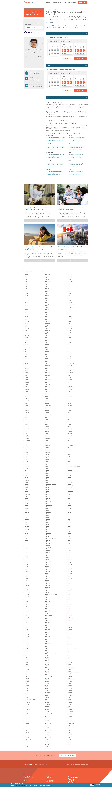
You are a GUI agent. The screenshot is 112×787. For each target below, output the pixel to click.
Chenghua (27, 407)
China (53, 9)
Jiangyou (48, 288)
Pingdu (47, 624)
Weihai (69, 417)
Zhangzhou (70, 676)
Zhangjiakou (70, 671)
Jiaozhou (48, 293)
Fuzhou (26, 564)
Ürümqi (69, 403)
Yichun (69, 604)
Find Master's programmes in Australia (54, 173)
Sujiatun (69, 339)
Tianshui (69, 381)
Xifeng (69, 498)
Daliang (26, 435)
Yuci (69, 636)
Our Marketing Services (28, 777)
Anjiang (26, 283)
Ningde (47, 606)
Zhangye (70, 674)
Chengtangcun (28, 409)
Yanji (69, 580)
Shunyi (69, 311)
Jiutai (47, 361)
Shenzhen (70, 276)
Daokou (26, 444)
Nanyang (48, 592)
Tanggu (69, 361)
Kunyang (48, 389)
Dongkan (27, 489)
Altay (26, 277)
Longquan (48, 501)
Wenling (69, 424)
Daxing (26, 457)
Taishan (69, 354)
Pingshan (48, 629)
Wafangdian (70, 407)
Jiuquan (47, 360)
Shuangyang (70, 305)
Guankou (27, 594)
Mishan (47, 555)
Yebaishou (70, 596)
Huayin (26, 718)
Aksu (26, 276)
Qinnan (47, 678)
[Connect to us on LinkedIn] (73, 777)
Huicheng (27, 723)
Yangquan (70, 575)
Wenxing (69, 430)
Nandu (47, 573)
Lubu (47, 508)
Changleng (27, 379)
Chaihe (26, 372)
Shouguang (70, 302)
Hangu (26, 641)
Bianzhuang (27, 347)
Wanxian (70, 414)
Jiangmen (48, 281)
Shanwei (48, 736)
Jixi (46, 363)
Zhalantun (70, 666)
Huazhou (27, 720)
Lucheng (48, 510)
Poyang (47, 639)
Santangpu (48, 708)
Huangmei (27, 704)
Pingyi (47, 632)
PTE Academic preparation (70, 2)
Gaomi (26, 573)
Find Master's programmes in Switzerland (54, 164)
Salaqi (47, 701)
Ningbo (47, 604)
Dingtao (26, 477)
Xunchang (70, 561)
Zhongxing (70, 713)
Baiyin (26, 314)
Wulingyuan (70, 445)
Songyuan (70, 325)
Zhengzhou (70, 695)
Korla (47, 382)
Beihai (26, 339)
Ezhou (26, 515)
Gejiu (26, 580)
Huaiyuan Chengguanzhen (30, 699)
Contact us (26, 780)
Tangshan (70, 367)
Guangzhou (27, 592)
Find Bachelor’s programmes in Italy (75, 163)
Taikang (69, 351)
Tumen (69, 398)
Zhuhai (69, 729)
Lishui (47, 489)
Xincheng (70, 505)
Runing (47, 699)
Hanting (26, 645)
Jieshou (47, 309)
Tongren (69, 393)
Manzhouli (48, 533)
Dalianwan (27, 437)
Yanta (69, 585)
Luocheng (48, 512)
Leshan (47, 424)
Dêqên (26, 468)
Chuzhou (27, 424)
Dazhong (27, 461)
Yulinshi (69, 643)
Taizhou (69, 360)
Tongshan (70, 395)
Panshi (47, 618)
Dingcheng (27, 475)
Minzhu (47, 554)
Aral (25, 298)
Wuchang (70, 433)
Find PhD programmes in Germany (75, 140)
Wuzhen (69, 459)
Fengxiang (27, 536)
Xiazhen (69, 492)
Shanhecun (48, 730)
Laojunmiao (48, 416)
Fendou (26, 522)
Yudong (69, 638)
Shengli (47, 746)
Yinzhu (69, 620)
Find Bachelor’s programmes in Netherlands (55, 154)
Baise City (27, 309)
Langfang (48, 402)
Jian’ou (47, 277)
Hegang (26, 659)
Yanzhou (70, 590)
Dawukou (27, 456)
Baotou (26, 323)
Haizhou (26, 631)
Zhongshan (70, 708)
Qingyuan (48, 673)
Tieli (69, 382)
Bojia (26, 356)
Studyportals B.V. (44, 764)
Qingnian (48, 666)
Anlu (26, 286)
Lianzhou (48, 440)
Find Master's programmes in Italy (75, 164)
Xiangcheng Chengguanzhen (74, 466)
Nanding (48, 571)
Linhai (47, 468)
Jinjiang (47, 340)
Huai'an (26, 688)
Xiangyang (70, 471)
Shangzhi (48, 727)
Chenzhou (27, 416)
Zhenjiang (70, 697)
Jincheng (48, 323)
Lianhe (47, 431)
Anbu (26, 279)
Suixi (69, 335)
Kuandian (48, 384)
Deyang (26, 471)
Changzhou (27, 395)
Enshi (26, 510)
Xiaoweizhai (70, 491)
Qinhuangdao (49, 676)
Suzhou (69, 342)
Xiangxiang (70, 470)
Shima (69, 286)
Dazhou (26, 463)
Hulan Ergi (27, 732)
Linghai (47, 464)
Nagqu (47, 566)
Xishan (69, 547)
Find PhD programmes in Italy (74, 166)
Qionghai (58, 9)
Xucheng (70, 559)
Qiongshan (48, 683)
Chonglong (27, 421)
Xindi (69, 506)
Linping (47, 473)
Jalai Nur (26, 746)
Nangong (48, 576)
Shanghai (48, 716)
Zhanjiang (70, 678)
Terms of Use (83, 764)
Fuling (26, 548)
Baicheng (27, 302)
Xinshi (69, 527)
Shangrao (48, 722)
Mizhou (48, 559)
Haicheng (27, 617)
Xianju (69, 473)
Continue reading (49, 22)
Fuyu (26, 559)
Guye (26, 615)
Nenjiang (48, 601)
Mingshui (48, 548)
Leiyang (48, 419)
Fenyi (26, 538)
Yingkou (69, 617)
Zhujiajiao (70, 732)
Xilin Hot (69, 501)
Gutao (26, 613)
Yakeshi (69, 562)
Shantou (48, 734)
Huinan (26, 727)
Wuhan (69, 442)
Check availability (80, 58)
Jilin (47, 316)
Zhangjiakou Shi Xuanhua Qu (74, 673)
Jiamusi (47, 276)
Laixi (47, 396)
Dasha (26, 447)
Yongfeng (70, 629)
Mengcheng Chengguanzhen (52, 538)
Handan (26, 639)
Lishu (47, 487)
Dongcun (27, 480)
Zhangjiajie (70, 669)
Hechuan (27, 652)
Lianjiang (48, 433)
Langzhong (48, 407)
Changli (26, 381)
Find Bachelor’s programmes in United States (55, 146)
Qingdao (48, 662)
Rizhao (47, 697)
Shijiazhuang (70, 281)
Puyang (47, 652)
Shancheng (48, 715)
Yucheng (70, 634)
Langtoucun (48, 403)
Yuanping (70, 632)
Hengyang (27, 667)
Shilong (69, 284)
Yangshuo (70, 576)
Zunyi (69, 744)
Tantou (69, 370)
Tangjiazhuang (71, 363)
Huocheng (27, 737)
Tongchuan (70, 386)
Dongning (27, 492)
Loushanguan (49, 505)
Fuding (26, 543)
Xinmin (69, 522)
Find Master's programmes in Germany (76, 139)
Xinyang (69, 533)
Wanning (70, 412)
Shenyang (70, 274)
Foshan (48, 97)
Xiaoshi (69, 489)
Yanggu (69, 569)
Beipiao (26, 342)
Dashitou (27, 450)
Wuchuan (70, 437)
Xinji (69, 520)
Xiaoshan (70, 487)
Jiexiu (47, 311)
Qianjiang (48, 659)
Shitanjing (70, 291)
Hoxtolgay (27, 685)
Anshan (26, 291)
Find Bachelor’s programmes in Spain (75, 171)
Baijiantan (27, 305)
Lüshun (47, 524)
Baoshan (27, 321)
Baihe (26, 304)
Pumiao (48, 645)
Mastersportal (48, 777)
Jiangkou (48, 279)
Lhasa (47, 426)
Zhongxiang (70, 711)
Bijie (25, 349)
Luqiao (47, 522)
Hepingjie (27, 669)
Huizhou (26, 729)
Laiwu (47, 395)
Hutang (26, 743)
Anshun (26, 293)
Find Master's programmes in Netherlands (54, 156)
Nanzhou (48, 596)
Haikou (26, 618)
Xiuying (69, 552)
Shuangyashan (71, 307)
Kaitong (48, 372)
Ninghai (48, 608)
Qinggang (48, 664)
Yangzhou (70, 578)
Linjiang (47, 470)
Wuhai (69, 440)
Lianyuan (48, 438)
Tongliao (70, 391)
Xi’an (69, 463)
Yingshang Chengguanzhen (73, 618)
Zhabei (69, 664)
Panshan (48, 617)
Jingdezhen (48, 325)
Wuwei (69, 449)
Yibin (69, 597)
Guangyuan (27, 590)
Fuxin (26, 554)
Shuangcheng (71, 304)
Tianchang (70, 374)
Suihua (69, 330)
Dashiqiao (27, 449)
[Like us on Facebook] (70, 777)
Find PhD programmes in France (74, 157)
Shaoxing (48, 741)
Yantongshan (70, 589)
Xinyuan (69, 538)
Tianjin (69, 377)
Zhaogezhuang (71, 683)
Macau (48, 65)
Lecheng (48, 417)
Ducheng (27, 501)
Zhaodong (70, 681)
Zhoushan (70, 720)
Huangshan (27, 709)
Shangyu (48, 725)
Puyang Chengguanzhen (51, 653)
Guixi (26, 604)
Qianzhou (48, 660)
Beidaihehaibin (28, 335)
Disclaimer (68, 764)
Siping (69, 312)
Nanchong (48, 569)
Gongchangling (28, 583)
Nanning (49, 33)
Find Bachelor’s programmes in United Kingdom (55, 137)
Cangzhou (27, 368)
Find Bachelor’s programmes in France (76, 154)
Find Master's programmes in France (75, 156)
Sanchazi (48, 702)
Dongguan (27, 485)
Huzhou (26, 744)
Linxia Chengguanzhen (51, 484)
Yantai (69, 587)
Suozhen (70, 340)
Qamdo (47, 655)
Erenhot (26, 513)
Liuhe (47, 491)
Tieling (69, 384)
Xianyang (70, 482)
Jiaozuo (47, 295)
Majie (47, 531)
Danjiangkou (27, 440)
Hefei (26, 657)
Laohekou (48, 414)
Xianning (69, 475)
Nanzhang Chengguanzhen (52, 594)
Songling (69, 319)
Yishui (69, 622)
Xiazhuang (70, 494)
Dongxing (27, 498)
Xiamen (69, 464)
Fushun (26, 552)
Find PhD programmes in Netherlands (53, 157)
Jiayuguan (48, 300)
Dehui (26, 464)
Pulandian (48, 643)
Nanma (47, 582)
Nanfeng (48, 575)
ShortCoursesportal (50, 780)
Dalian (26, 433)
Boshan (26, 360)
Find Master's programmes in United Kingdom (55, 139)
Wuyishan (70, 457)
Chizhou (26, 419)
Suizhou (69, 337)
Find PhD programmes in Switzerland (53, 166)
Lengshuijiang (49, 421)
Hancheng (27, 634)
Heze (26, 674)
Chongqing (27, 423)
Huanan (26, 701)
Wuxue (69, 454)
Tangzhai (70, 368)
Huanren (26, 716)
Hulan (26, 730)
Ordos (47, 613)
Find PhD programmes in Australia (53, 174)
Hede (26, 655)
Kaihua (47, 370)
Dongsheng (27, 494)
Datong (26, 452)
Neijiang (48, 599)
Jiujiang (47, 356)
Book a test (82, 2)
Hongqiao (27, 681)
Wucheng (70, 435)
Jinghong (48, 326)
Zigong (69, 739)
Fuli (25, 547)
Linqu (47, 477)
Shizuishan (70, 300)
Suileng (69, 332)
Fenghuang (27, 529)
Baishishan (27, 312)
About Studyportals (27, 776)
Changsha (27, 388)
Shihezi (69, 279)
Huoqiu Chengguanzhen (30, 739)
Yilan (69, 610)
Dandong (27, 438)
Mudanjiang (48, 561)
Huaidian (26, 694)
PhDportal (48, 778)
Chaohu (26, 396)
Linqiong (48, 475)
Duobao (26, 505)
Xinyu (69, 536)
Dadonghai (27, 426)
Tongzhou (70, 396)
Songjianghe (70, 318)
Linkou (47, 471)
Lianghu (48, 428)
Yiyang (69, 625)
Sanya (47, 709)
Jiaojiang (48, 291)
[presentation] (25, 43)
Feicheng (27, 519)
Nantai (47, 589)
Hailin (26, 624)
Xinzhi (69, 540)
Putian (47, 650)
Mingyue (48, 552)
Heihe (26, 660)
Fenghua (26, 527)
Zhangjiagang (70, 667)
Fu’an (26, 541)
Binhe (26, 351)
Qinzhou (48, 680)
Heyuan (26, 673)
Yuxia (69, 657)
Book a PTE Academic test (67, 755)
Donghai (26, 487)
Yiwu (69, 624)
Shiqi (69, 288)
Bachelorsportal (49, 776)
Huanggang (27, 702)
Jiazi (47, 302)
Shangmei (48, 718)
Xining (69, 519)
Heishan (26, 662)
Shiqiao (69, 290)
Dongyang (27, 499)
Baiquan (26, 307)
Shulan (69, 309)
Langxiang (48, 405)
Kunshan (48, 388)
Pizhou (47, 638)
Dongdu (26, 482)
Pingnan (48, 627)
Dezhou (26, 473)
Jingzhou (48, 332)
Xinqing (69, 526)
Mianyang (48, 543)
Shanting (48, 732)
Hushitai (26, 741)
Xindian (69, 508)
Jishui (47, 354)
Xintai (69, 529)
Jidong (47, 304)
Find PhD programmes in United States (54, 149)
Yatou (69, 594)
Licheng (48, 450)
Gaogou (26, 571)
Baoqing (26, 319)
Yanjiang (69, 582)
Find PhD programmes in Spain (74, 174)
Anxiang (26, 295)
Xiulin (69, 548)
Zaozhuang (70, 662)
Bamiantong (27, 316)
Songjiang (70, 316)
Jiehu (47, 305)
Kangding (48, 377)
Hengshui (27, 666)
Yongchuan (70, 627)
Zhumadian (70, 734)
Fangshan (27, 517)
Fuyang (26, 555)
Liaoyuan (48, 447)
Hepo (26, 671)
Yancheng (70, 564)
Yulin (69, 641)
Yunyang (69, 650)
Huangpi (26, 708)
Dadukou (27, 428)
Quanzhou (48, 687)
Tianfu (69, 375)
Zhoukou (70, 718)
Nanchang (48, 568)
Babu (26, 300)
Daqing (26, 445)
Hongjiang (27, 680)
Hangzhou (27, 643)
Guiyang (26, 606)
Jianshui (48, 290)
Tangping (70, 365)
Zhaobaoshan (71, 680)
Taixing (69, 356)
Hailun (26, 625)
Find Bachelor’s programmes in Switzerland (55, 163)
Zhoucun (70, 716)
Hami (26, 632)
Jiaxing (47, 298)
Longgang (48, 496)
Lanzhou (48, 412)
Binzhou (26, 353)
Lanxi (47, 409)
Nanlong (48, 580)
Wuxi (69, 450)
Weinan (69, 419)
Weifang (69, 416)
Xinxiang (69, 531)
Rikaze (47, 695)
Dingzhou (27, 478)
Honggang (27, 678)
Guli (25, 608)
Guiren (26, 603)
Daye (26, 459)
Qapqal (47, 657)
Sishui (69, 314)
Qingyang (48, 671)
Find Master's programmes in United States (55, 147)
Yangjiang (70, 571)
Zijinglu (69, 741)
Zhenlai (69, 699)
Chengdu (26, 405)
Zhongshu (70, 709)
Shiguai (69, 277)
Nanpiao (48, 585)
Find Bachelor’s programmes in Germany (76, 137)
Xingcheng (70, 510)
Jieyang (47, 312)
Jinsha (47, 344)
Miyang (47, 557)
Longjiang (48, 498)
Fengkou (26, 531)
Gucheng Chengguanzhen (30, 596)
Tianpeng (70, 379)
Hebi (26, 650)
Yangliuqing (70, 573)
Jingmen (48, 330)
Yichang (69, 599)
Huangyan (27, 713)
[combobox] (34, 27)
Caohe (26, 370)
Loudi (47, 503)
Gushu (26, 611)
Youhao (69, 631)
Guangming (27, 587)
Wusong (69, 447)
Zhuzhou (70, 736)
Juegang (48, 365)
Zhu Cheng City (71, 723)
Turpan (69, 400)
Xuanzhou (70, 555)
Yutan (69, 653)
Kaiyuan (48, 374)
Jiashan (47, 297)
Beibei (26, 332)
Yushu (69, 652)
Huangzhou (27, 715)
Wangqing (70, 410)
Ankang (26, 284)
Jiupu (47, 358)
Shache (47, 711)
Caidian (26, 367)
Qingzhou (48, 674)
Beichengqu (27, 333)
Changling (27, 382)
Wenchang (70, 423)
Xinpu (69, 524)
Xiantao (69, 480)
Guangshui (27, 589)
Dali (25, 431)
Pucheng (48, 641)
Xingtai (69, 515)
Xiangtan (70, 468)
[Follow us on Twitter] (70, 781)
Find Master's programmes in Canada (76, 147)
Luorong (48, 515)
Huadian (26, 687)
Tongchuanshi (71, 388)
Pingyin (47, 634)
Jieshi (47, 307)
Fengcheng (27, 526)
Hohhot (26, 676)
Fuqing (26, 550)
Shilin (69, 283)
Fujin (26, 545)
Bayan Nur (27, 328)
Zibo (69, 737)
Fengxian (27, 534)
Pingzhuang (48, 636)
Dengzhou (27, 466)
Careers (25, 778)
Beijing (26, 340)
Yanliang (69, 583)
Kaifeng (47, 368)
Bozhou (26, 363)
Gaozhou (27, 578)
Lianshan (48, 437)
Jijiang (47, 314)
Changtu (26, 391)
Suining (69, 333)
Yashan (69, 592)
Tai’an (69, 347)
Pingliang (48, 625)
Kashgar (48, 381)
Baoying (26, 325)
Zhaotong (70, 687)
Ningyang (48, 611)
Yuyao (69, 659)
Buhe (26, 365)
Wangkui (69, 409)
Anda (26, 281)
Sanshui (48, 706)
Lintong (47, 480)
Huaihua (26, 695)
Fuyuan (26, 562)
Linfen (47, 459)
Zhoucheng (70, 715)
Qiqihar (47, 685)
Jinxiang (47, 347)
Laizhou (48, 400)
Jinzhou (47, 349)
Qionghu (48, 681)
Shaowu (48, 739)
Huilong (26, 725)
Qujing (47, 690)
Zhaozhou (70, 692)
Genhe (26, 582)
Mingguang (48, 547)
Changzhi (27, 393)
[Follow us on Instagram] (73, 781)
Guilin (26, 599)
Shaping (48, 743)
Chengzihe (27, 414)
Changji (26, 377)
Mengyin (48, 540)
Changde (26, 375)
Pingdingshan (49, 622)
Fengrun (26, 533)
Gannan (26, 566)
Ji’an (25, 748)
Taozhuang (70, 372)
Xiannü (69, 477)
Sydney (39, 57)
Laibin (47, 393)
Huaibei (26, 690)
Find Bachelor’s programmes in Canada (76, 146)
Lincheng (48, 457)
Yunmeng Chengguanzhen (73, 648)
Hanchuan (27, 638)
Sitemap (87, 764)
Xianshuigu (70, 478)
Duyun (26, 506)
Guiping (26, 601)
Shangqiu (48, 720)
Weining (69, 421)
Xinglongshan (70, 513)
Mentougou (48, 541)
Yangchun (70, 566)
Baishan (26, 311)
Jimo (47, 318)
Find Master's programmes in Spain (75, 173)
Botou (26, 361)
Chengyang (27, 410)
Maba (47, 526)
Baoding (26, 318)
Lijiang (47, 456)
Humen (26, 734)
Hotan (26, 683)
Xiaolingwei (70, 485)
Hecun (26, 653)
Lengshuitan (48, 423)
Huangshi (27, 711)
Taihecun (70, 349)
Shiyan (69, 297)
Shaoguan (48, 737)
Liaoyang (48, 445)
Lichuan (48, 454)
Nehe (47, 597)
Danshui (26, 442)
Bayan (26, 326)
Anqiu (26, 290)
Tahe (69, 346)
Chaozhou (27, 402)
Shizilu (69, 298)
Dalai (26, 430)
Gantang (26, 568)
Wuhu (69, 444)
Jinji (47, 339)
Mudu (47, 562)
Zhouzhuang (70, 722)
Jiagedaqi (48, 274)
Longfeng (48, 494)
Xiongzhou (70, 545)
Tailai (69, 353)
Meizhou (48, 536)
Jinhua (47, 333)
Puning (47, 646)
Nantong (48, 590)
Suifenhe (70, 328)
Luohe (47, 513)
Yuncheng (70, 645)
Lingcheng (48, 461)
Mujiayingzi (48, 564)
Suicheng (70, 326)
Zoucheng (70, 743)
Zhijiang (69, 706)
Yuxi (69, 655)
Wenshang (70, 428)
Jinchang (48, 321)
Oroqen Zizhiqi (49, 615)
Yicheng (69, 601)
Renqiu (47, 694)
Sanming (48, 704)
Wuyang (69, 456)
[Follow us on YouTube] (77, 777)
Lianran (48, 435)
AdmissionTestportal (50, 781)
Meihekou (48, 534)
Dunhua (26, 503)
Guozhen (27, 610)
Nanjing (48, 578)
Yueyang (69, 639)
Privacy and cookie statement (20, 785)
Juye (47, 367)
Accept (92, 784)
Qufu (47, 688)
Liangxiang (48, 430)
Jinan (47, 319)
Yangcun (70, 568)
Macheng (48, 529)
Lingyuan (48, 466)
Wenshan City (71, 426)
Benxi (26, 346)
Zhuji (69, 730)
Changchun (27, 374)
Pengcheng (48, 620)
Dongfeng (27, 484)
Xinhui (69, 517)
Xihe (69, 499)
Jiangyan (48, 284)
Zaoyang (70, 660)
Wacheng (70, 405)
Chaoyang (27, 398)
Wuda (69, 438)
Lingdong (48, 463)
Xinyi (69, 534)
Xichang (69, 496)
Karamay (48, 379)
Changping (27, 384)
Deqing (26, 470)
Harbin (26, 648)
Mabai (47, 527)
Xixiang (69, 554)
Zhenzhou (70, 701)
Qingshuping (48, 669)
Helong (26, 664)
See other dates (67, 58)
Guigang (26, 597)
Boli (25, 358)
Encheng (26, 508)
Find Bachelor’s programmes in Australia (54, 171)
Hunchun (27, 736)
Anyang (26, 297)
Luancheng (48, 506)
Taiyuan (69, 358)
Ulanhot (69, 402)
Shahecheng (49, 713)
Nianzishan (48, 603)
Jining (47, 335)
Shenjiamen (48, 748)
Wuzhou (69, 461)
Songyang (70, 323)
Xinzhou (69, 541)
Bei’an (26, 330)
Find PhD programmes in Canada (75, 149)
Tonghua (70, 389)
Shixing (69, 295)
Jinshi (47, 346)
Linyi (47, 485)
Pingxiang (48, 631)
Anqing (26, 288)
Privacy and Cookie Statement (75, 764)
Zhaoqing (70, 685)
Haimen (26, 627)
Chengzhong (27, 412)
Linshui (47, 478)
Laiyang (48, 398)
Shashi (47, 744)
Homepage (48, 9)
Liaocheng (48, 444)
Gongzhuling (27, 585)
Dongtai (26, 496)
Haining (26, 629)
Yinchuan (70, 613)
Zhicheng (70, 702)
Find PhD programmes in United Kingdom (54, 140)
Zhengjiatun (70, 694)
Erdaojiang (27, 512)
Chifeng (26, 417)
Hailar (26, 622)
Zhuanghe (70, 725)
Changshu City (28, 389)
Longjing (48, 499)
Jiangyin (47, 286)
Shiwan (69, 293)
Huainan (26, 697)
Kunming (48, 386)
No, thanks (97, 784)
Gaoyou (26, 576)
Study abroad (47, 2)
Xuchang (70, 557)
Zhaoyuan (70, 688)
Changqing (27, 386)
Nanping (48, 587)
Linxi (47, 482)
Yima (69, 611)
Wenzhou (70, 431)
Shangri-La (48, 723)
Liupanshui (48, 492)
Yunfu (69, 646)
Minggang (48, 545)
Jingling (47, 328)
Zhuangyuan (70, 727)
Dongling (26, 491)
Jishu (47, 353)
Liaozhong (48, 449)
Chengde (26, 403)
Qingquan (48, 667)
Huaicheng (27, 692)
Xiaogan (69, 484)
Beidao (26, 337)
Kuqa (47, 391)
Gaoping (26, 575)
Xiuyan (69, 550)
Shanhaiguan (49, 729)
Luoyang (48, 517)
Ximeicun (70, 503)
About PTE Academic (56, 2)
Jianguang (48, 283)
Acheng (26, 274)
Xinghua (69, 512)
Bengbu (26, 344)
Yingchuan (70, 615)
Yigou (69, 608)
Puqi (47, 648)
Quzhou (48, 692)
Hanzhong (27, 646)
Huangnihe (27, 706)
